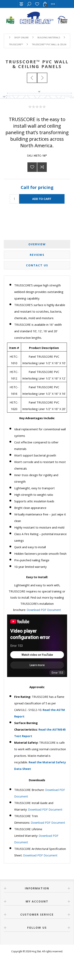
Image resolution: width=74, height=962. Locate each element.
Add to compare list (42, 167)
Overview (37, 244)
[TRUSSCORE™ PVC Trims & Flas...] (32, 78)
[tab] (37, 244)
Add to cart (41, 198)
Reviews (37, 255)
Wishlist (37, 4)
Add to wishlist (32, 167)
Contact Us (37, 265)
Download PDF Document (44, 610)
